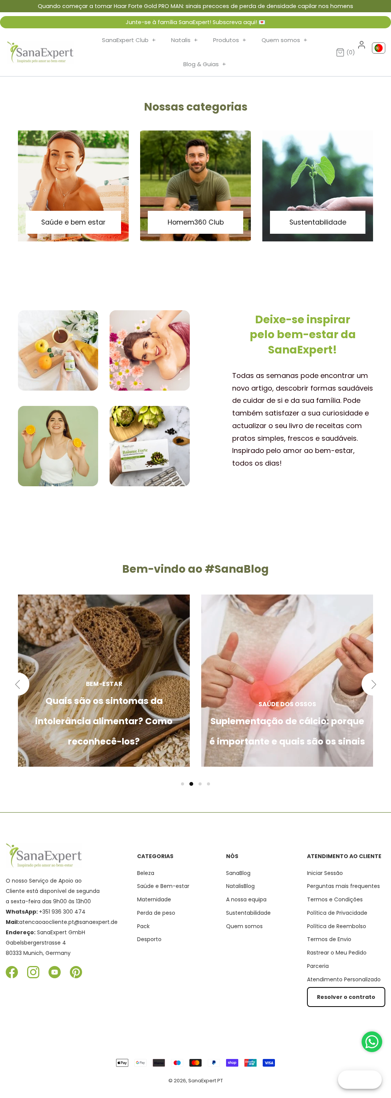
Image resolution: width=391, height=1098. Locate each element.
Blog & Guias (204, 64)
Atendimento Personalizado (344, 979)
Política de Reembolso (336, 926)
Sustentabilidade (317, 222)
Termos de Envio (329, 939)
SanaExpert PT (205, 1080)
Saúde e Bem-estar (163, 886)
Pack (143, 926)
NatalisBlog (240, 886)
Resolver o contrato (346, 997)
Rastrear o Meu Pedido (337, 952)
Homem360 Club (196, 222)
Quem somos (284, 40)
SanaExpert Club (129, 40)
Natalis (184, 40)
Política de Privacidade (337, 913)
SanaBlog (238, 873)
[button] (182, 783)
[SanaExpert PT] (40, 52)
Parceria (318, 966)
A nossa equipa (246, 899)
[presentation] (17, 684)
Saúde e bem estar (73, 222)
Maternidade (154, 899)
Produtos (229, 40)
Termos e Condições (335, 899)
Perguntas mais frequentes (343, 886)
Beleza (145, 873)
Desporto (149, 939)
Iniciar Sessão (325, 873)
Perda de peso (156, 913)
